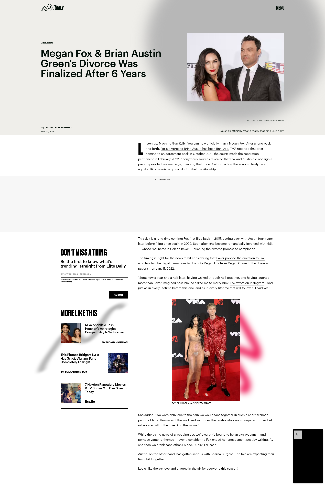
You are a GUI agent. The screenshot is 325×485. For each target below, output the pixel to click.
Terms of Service (113, 280)
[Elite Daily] (52, 7)
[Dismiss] (319, 432)
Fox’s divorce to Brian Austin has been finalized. (195, 148)
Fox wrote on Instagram (247, 283)
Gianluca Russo (58, 127)
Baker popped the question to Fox (240, 258)
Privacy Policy (66, 281)
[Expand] (296, 432)
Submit (118, 294)
